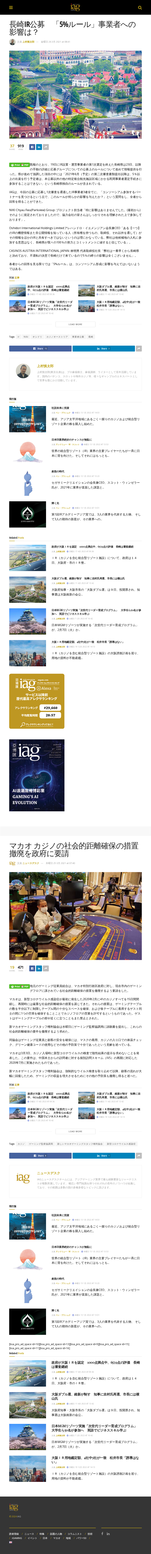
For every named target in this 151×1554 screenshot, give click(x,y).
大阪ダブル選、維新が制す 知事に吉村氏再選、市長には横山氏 (119, 288)
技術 (90, 1533)
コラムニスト (75, 1533)
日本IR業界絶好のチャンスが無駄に (72, 439)
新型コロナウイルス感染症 (121, 1143)
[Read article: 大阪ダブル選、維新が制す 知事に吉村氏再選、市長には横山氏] (86, 290)
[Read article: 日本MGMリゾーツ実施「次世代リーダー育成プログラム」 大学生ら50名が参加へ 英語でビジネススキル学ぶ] (17, 306)
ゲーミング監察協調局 (41, 1143)
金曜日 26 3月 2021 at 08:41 (55, 41)
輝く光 (55, 503)
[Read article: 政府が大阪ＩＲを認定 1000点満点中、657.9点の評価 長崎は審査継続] (17, 290)
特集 (42, 1533)
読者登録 (14, 1533)
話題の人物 (56, 1533)
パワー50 (81, 1538)
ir (19, 336)
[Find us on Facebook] (102, 1534)
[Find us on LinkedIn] (108, 1534)
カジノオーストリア (57, 336)
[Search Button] (140, 7)
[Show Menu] (11, 7)
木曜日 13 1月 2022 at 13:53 (95, 444)
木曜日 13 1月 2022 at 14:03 (86, 412)
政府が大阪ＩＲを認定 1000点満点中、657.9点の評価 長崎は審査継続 (49, 288)
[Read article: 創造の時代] (27, 483)
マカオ (56, 1538)
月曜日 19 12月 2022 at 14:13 (111, 309)
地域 (68, 1538)
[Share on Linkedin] (39, 147)
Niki (26, 336)
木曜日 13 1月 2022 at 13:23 (86, 476)
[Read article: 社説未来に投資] (27, 419)
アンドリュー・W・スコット (68, 444)
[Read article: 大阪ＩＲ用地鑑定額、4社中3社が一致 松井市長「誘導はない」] (86, 306)
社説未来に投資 (60, 408)
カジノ (21, 1143)
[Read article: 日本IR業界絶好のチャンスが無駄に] (27, 451)
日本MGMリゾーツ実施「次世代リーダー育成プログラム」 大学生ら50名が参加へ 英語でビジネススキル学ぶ (50, 305)
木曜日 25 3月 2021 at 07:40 (60, 863)
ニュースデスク (30, 863)
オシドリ (37, 336)
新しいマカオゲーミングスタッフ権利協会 (80, 1143)
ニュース (29, 1533)
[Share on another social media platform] (46, 147)
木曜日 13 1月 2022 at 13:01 (86, 508)
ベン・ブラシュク (63, 412)
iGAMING (17, 1538)
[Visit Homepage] (75, 7)
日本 (45, 1538)
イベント (32, 1538)
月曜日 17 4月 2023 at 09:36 (42, 294)
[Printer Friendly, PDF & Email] (19, 164)
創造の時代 (58, 471)
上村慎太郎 (28, 41)
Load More (75, 324)
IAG (19, 1516)
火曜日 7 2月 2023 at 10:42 (41, 313)
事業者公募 (78, 336)
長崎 (90, 336)
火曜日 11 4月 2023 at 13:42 (111, 294)
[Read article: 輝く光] (27, 514)
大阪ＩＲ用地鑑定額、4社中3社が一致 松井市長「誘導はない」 (120, 303)
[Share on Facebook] (32, 147)
